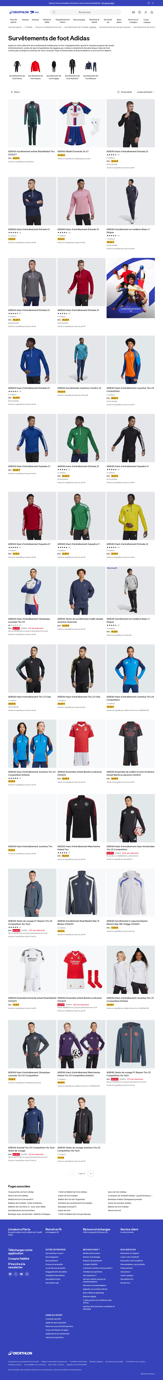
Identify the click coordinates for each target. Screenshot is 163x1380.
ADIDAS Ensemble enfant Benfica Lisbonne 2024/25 (79, 773)
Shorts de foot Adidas (18, 1196)
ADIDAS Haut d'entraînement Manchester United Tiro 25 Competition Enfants (78, 1074)
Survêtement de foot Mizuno (90, 77)
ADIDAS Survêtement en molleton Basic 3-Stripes (128, 231)
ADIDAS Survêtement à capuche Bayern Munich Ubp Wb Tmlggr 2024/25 (127, 922)
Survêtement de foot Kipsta (35, 77)
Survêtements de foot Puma (17, 77)
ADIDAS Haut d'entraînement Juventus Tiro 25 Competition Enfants (130, 999)
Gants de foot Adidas (68, 1196)
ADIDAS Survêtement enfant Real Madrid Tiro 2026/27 (31, 153)
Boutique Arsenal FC (67, 1207)
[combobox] (146, 92)
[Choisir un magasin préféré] (133, 12)
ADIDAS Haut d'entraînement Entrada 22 (127, 151)
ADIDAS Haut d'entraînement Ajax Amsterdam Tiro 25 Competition (131, 848)
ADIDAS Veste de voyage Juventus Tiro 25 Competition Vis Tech (78, 1149)
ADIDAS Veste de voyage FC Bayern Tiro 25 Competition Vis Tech (30, 922)
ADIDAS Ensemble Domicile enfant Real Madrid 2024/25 (32, 999)
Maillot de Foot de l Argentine (71, 1199)
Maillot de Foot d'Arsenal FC (21, 1199)
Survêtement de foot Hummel (72, 77)
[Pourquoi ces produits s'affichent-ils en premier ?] (118, 92)
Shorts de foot (114, 1210)
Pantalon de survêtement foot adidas (75, 1203)
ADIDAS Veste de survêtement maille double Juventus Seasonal (80, 620)
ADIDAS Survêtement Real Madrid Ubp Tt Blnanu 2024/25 (78, 922)
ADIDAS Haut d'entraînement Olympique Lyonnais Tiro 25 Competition (29, 1074)
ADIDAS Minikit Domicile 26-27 (73, 151)
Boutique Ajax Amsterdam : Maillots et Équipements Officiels (36, 1214)
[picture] (32, 123)
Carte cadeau (147, 21)
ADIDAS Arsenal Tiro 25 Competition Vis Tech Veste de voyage (31, 1149)
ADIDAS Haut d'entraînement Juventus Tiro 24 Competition (130, 389)
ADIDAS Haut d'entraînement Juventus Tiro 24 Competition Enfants (31, 773)
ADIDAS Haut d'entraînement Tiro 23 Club (29, 696)
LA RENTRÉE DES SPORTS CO (131, 310)
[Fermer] (153, 3)
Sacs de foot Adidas (117, 1192)
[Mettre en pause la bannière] (149, 3)
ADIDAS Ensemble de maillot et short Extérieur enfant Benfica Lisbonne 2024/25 (130, 773)
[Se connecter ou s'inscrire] (146, 12)
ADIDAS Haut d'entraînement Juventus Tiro (30, 846)
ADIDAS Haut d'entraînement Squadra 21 (29, 466)
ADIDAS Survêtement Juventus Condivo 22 (79, 388)
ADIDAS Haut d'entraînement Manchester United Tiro (78, 848)
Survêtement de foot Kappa (53, 77)
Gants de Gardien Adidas (119, 1203)
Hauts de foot (64, 1210)
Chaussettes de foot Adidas (21, 1192)
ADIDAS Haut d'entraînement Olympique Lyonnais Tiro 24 (29, 620)
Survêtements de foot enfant (21, 1210)
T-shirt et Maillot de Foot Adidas (72, 1192)
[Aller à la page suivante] (91, 1173)
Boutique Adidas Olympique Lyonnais (125, 1199)
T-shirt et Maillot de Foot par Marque (74, 1214)
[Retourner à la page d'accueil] (24, 12)
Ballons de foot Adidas (118, 1207)
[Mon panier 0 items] (152, 12)
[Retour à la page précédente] (72, 1173)
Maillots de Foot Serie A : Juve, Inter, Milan (27, 1207)
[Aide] (140, 12)
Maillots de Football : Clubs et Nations (25, 1203)
